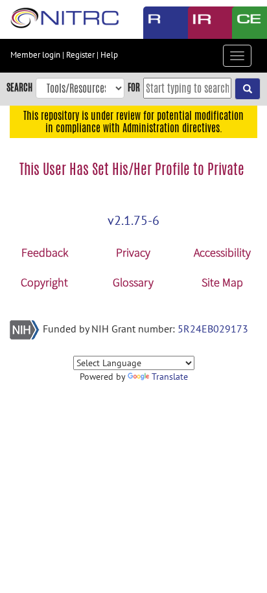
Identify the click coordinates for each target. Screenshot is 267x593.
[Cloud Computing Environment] (244, 22)
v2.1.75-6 (133, 220)
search (19, 87)
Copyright (44, 282)
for (134, 87)
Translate (170, 376)
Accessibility (222, 252)
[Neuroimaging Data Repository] (200, 22)
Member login (35, 54)
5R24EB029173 (213, 328)
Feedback (44, 252)
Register (80, 54)
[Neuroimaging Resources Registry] (155, 22)
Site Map (222, 282)
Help (109, 54)
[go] (248, 89)
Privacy (133, 252)
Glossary (133, 282)
